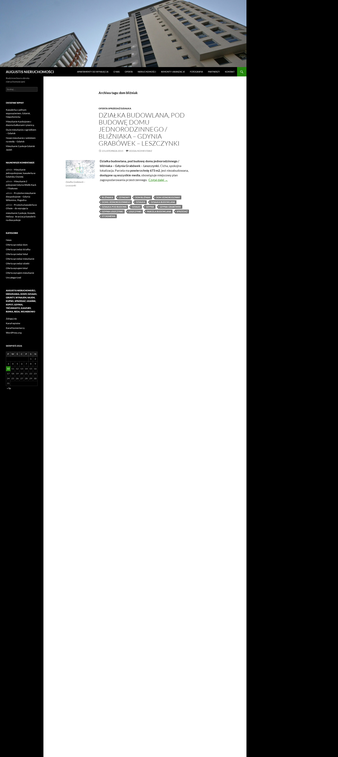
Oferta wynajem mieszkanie (20, 272)
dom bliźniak (143, 197)
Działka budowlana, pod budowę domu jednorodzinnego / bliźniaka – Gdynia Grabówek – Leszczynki (142, 129)
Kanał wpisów (13, 323)
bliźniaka (107, 197)
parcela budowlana (159, 211)
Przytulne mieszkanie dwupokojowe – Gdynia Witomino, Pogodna (21, 197)
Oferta (129, 71)
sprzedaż (182, 211)
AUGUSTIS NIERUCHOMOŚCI (30, 72)
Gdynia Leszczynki (112, 211)
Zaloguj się (11, 318)
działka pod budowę (114, 206)
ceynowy (124, 197)
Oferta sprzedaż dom (17, 244)
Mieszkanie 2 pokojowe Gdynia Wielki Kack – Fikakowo (21, 185)
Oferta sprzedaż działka (115, 108)
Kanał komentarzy (15, 327)
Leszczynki (135, 211)
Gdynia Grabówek (170, 206)
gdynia (150, 206)
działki (136, 206)
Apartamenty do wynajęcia (92, 71)
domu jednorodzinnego (116, 202)
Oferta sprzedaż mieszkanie (20, 258)
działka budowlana (163, 202)
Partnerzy (214, 71)
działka (140, 202)
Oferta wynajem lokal (17, 268)
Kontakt (230, 71)
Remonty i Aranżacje (173, 71)
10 (8, 368)
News (9, 240)
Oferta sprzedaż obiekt (17, 263)
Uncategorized (13, 277)
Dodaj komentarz (140, 150)
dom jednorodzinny (168, 197)
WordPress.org (14, 332)
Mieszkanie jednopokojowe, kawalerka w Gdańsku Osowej (20, 173)
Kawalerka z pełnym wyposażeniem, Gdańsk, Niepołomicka (18, 113)
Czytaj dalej (158, 180)
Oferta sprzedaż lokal (17, 254)
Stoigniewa (108, 216)
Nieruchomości (147, 71)
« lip (9, 388)
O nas (116, 71)
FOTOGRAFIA (196, 71)
